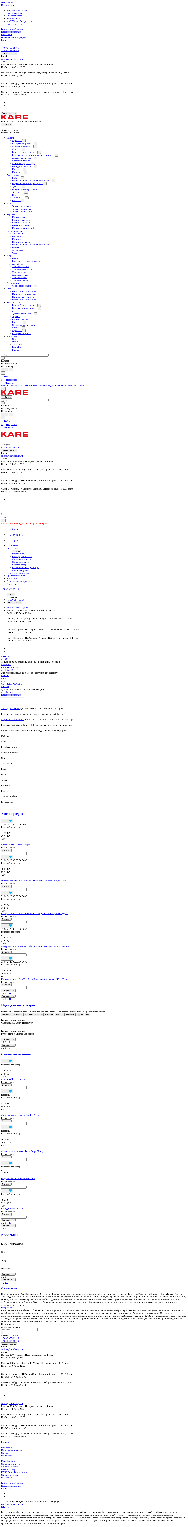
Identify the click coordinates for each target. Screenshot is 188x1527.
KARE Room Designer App (20, 21)
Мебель (5, 675)
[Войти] (2, 510)
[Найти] (11, 369)
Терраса (80, 1015)
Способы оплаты (15, 15)
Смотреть (6, 664)
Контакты (6, 1488)
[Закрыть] (3, 520)
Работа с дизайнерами (12, 1483)
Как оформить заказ (17, 10)
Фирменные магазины (12, 719)
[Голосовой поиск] (4, 369)
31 (10, 993)
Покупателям (7, 1455)
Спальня (39, 1015)
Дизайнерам (7, 692)
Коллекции (6, 1447)
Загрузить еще (8, 991)
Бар (87, 1015)
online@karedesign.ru (12, 59)
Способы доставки (16, 13)
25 (10, 1222)
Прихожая (70, 1015)
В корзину (6, 850)
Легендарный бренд (11, 708)
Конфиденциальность (12, 1504)
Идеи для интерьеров (11, 1450)
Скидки (5, 1453)
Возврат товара (14, 18)
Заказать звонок (9, 53)
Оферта (5, 1507)
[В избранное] (7, 821)
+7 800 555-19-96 (10, 48)
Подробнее (6, 1307)
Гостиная (29, 1015)
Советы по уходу (15, 24)
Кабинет (59, 1015)
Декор (4, 681)
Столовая (49, 1015)
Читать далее (69, 1517)
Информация (7, 1477)
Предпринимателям (11, 694)
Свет (3, 678)
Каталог (5, 1442)
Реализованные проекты (12, 1015)
